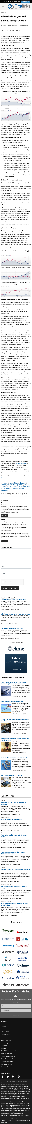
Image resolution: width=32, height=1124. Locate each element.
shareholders (4, 490)
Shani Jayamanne (6, 830)
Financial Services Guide (7, 1103)
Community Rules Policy (7, 1061)
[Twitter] (10, 30)
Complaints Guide (5, 1067)
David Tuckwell (16, 733)
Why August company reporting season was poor (15, 614)
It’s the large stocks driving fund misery (12, 628)
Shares (2, 850)
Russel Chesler (5, 864)
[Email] (17, 30)
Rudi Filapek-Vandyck (6, 609)
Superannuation (5, 817)
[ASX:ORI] (3, 486)
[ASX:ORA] (26, 485)
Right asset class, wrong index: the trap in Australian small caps (13, 853)
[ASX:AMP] (12, 483)
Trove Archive (4, 1037)
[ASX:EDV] (3, 485)
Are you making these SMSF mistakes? (12, 701)
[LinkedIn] (13, 30)
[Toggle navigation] (3, 5)
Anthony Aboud (7, 25)
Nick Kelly (4, 881)
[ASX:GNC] (9, 485)
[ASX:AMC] (5, 483)
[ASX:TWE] (9, 486)
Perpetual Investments (20, 463)
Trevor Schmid (5, 898)
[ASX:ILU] (15, 485)
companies (9, 488)
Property (3, 867)
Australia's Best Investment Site (9, 1051)
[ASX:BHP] (18, 483)
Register (15, 1015)
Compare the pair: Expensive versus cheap (13, 599)
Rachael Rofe (15, 696)
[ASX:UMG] (15, 486)
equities (15, 488)
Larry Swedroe (5, 915)
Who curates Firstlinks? (7, 1064)
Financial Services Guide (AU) (8, 1056)
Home (2, 12)
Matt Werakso (16, 770)
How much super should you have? (11, 819)
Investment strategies (6, 884)
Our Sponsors (4, 1029)
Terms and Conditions (6, 1053)
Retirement (3, 833)
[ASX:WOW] (22, 486)
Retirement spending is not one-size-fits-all (14, 758)
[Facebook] (7, 30)
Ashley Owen (5, 623)
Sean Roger (15, 25)
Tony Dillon (15, 787)
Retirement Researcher (7, 847)
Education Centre (5, 1034)
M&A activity (20, 488)
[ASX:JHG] (20, 485)
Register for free (26, 1)
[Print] (19, 30)
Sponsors (14, 1)
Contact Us (4, 1045)
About (18, 1)
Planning (3, 800)
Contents (3, 1026)
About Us (3, 1048)
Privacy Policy (4, 1043)
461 (6, 12)
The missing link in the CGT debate (11, 775)
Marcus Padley (16, 713)
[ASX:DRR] (23, 483)
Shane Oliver (15, 752)
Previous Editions (5, 1031)
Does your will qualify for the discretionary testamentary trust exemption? (13, 683)
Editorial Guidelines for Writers (8, 1059)
